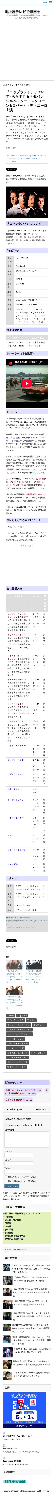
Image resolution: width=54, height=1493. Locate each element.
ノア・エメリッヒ (15, 1038)
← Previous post (13, 1109)
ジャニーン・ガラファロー (19, 1034)
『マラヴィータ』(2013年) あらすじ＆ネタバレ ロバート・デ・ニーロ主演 (14, 1002)
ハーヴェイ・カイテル (17, 1043)
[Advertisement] (27, 52)
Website (8, 1168)
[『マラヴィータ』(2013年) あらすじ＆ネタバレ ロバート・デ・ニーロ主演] (14, 990)
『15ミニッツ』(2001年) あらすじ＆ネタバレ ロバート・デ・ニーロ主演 (14, 976)
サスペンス (17, 158)
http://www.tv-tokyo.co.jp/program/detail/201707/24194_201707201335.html (26, 921)
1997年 (10, 1015)
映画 (35, 158)
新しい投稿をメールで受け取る (22, 1181)
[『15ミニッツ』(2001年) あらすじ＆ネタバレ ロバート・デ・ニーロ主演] (14, 964)
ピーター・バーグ (15, 1048)
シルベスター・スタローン (19, 1029)
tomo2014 (36, 155)
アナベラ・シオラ (15, 1020)
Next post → (43, 1109)
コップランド (39, 1024)
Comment (9, 1129)
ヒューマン (28, 158)
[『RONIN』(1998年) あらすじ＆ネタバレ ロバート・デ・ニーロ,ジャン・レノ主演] (34, 964)
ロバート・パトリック (17, 1062)
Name (7, 1151)
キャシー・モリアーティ (18, 1024)
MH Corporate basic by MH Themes (34, 1491)
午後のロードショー (16, 1066)
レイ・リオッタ (38, 1052)
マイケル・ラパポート (17, 1052)
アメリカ (31, 1020)
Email (7, 1159)
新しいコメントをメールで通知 (22, 1176)
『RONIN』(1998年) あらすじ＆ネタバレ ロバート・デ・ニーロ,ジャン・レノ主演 (34, 976)
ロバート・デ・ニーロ (17, 1057)
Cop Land (22, 1015)
